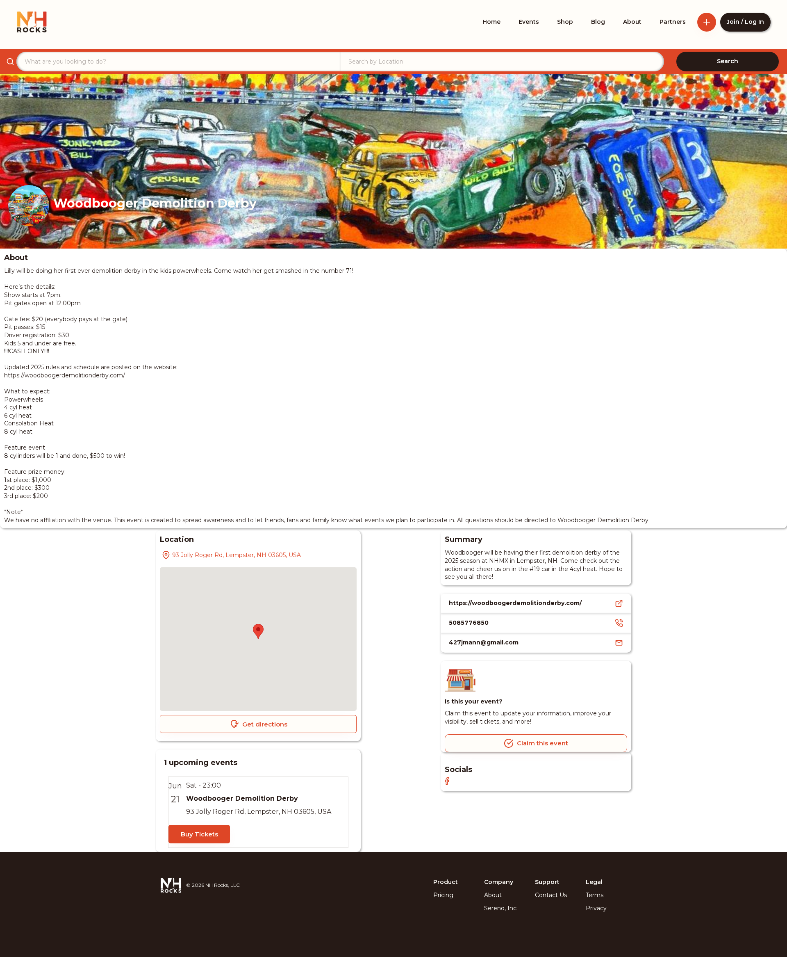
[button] (258, 631)
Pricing (443, 895)
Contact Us (551, 895)
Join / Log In (745, 21)
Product (445, 882)
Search (727, 61)
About (493, 895)
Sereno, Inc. (501, 908)
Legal (594, 882)
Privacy (596, 908)
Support (547, 882)
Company (498, 882)
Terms (594, 895)
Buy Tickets (199, 834)
